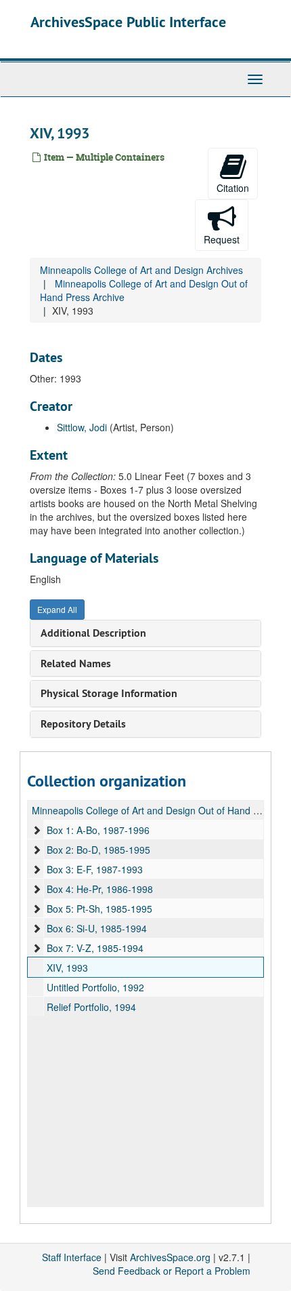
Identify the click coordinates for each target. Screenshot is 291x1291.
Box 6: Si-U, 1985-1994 (97, 928)
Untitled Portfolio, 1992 (95, 987)
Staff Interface (72, 1257)
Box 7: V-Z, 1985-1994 (95, 948)
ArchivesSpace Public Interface (128, 21)
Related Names (76, 663)
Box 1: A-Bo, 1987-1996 (98, 830)
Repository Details (83, 724)
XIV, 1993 (67, 967)
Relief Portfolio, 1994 (91, 1007)
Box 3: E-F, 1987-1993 (95, 869)
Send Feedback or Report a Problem (171, 1270)
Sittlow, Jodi (82, 427)
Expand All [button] (57, 609)
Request (222, 239)
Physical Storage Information (109, 693)
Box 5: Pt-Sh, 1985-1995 (99, 908)
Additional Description (93, 633)
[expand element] (36, 830)
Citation (233, 188)
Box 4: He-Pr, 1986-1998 (100, 889)
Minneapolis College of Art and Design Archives (141, 270)
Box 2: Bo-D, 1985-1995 (98, 849)
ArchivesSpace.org (170, 1257)
